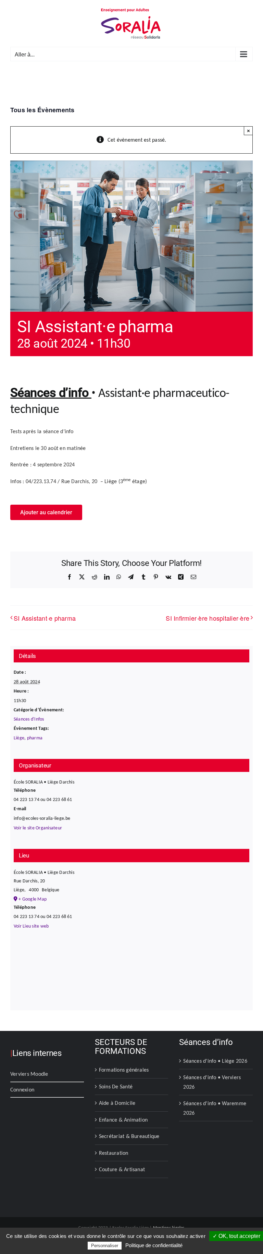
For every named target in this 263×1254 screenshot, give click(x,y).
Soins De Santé (116, 1086)
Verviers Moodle (29, 1074)
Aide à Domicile (117, 1103)
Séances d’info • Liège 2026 (215, 1061)
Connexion (22, 1089)
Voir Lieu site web (31, 926)
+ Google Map (32, 899)
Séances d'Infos (29, 719)
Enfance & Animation (123, 1119)
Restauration (113, 1153)
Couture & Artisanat (122, 1169)
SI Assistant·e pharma (45, 617)
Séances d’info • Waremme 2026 (214, 1108)
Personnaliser (104, 1245)
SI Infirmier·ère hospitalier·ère (207, 617)
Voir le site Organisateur (38, 828)
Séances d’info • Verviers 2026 (212, 1082)
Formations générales (124, 1069)
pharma (34, 738)
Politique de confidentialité (154, 1245)
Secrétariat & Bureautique (129, 1136)
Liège (19, 738)
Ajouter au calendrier (46, 512)
